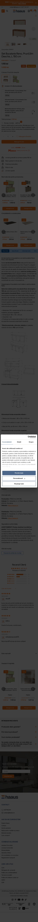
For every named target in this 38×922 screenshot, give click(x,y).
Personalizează (18, 478)
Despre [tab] (31, 442)
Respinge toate (19, 484)
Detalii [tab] (19, 442)
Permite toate (19, 473)
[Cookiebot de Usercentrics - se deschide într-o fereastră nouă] (28, 437)
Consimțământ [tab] (7, 442)
